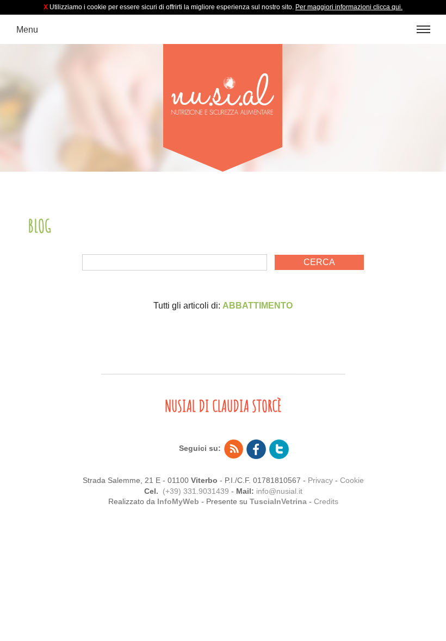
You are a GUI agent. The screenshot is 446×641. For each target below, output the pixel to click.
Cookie (352, 480)
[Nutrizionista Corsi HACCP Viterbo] (223, 108)
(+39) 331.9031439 (196, 491)
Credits (326, 501)
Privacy (320, 480)
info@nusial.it (279, 491)
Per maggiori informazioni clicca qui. (348, 7)
